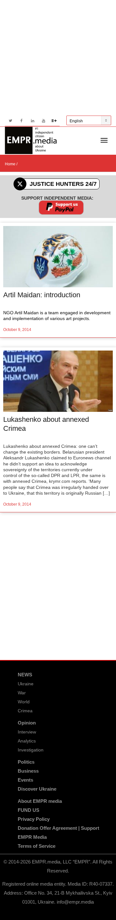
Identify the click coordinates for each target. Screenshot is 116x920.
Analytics (27, 740)
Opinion (27, 722)
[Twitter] (10, 121)
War (22, 692)
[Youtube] (43, 121)
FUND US (28, 810)
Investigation (31, 749)
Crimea (25, 710)
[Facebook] (21, 121)
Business (28, 771)
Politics (26, 762)
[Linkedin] (32, 121)
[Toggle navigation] (104, 140)
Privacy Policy (34, 819)
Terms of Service (36, 846)
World (24, 701)
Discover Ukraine (37, 789)
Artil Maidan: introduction (41, 295)
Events (25, 780)
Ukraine (26, 683)
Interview (27, 731)
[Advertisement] (58, 58)
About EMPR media (40, 801)
